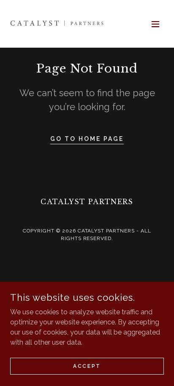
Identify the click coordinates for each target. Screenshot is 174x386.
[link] (57, 24)
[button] (155, 24)
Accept (87, 366)
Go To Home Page (87, 138)
